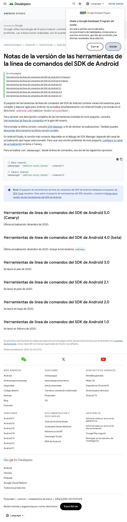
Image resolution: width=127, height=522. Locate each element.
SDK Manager (55, 126)
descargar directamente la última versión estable (31, 130)
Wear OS (90, 380)
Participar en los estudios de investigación (99, 439)
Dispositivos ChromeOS (97, 385)
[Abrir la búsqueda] (74, 4)
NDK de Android (53, 441)
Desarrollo (30, 45)
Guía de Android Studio (56, 421)
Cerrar (95, 46)
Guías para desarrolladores (58, 426)
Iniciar (113, 46)
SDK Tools (18, 193)
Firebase (8, 478)
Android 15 (9, 428)
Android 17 (9, 418)
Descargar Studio (53, 436)
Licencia (21, 499)
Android (8, 375)
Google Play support (96, 433)
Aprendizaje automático (57, 380)
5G (46, 400)
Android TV (91, 395)
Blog (6, 400)
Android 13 (9, 438)
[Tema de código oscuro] (117, 159)
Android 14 (9, 433)
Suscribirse (71, 506)
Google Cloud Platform (15, 483)
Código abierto (11, 390)
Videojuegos (51, 375)
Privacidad (50, 395)
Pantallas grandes (94, 375)
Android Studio (14, 13)
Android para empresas (15, 380)
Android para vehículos (97, 390)
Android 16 (9, 423)
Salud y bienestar (53, 385)
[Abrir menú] (5, 3)
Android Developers (13, 45)
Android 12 (9, 443)
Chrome (8, 473)
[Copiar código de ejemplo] (121, 159)
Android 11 (9, 448)
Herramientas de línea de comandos (24, 120)
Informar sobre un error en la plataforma (100, 419)
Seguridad (9, 385)
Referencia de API (53, 431)
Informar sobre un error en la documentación (100, 427)
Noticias (8, 395)
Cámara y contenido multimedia (61, 390)
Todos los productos (14, 487)
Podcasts (8, 405)
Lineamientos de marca (40, 499)
